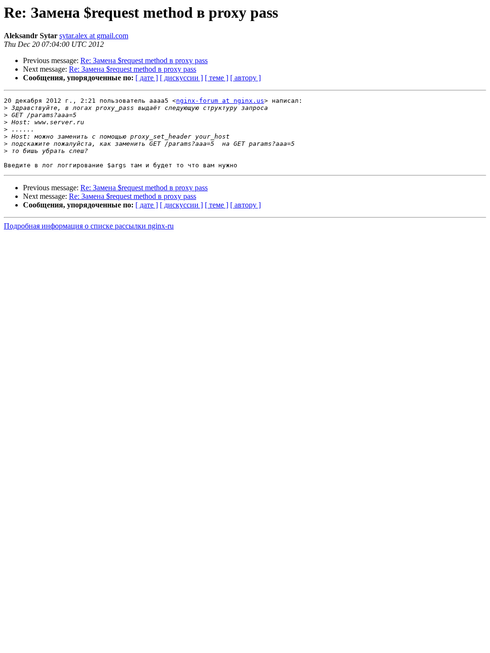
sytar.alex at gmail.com (93, 36)
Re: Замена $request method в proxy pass (144, 60)
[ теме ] (216, 78)
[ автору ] (245, 78)
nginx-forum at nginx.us (220, 100)
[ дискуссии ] (181, 78)
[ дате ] (146, 78)
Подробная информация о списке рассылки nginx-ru (89, 226)
